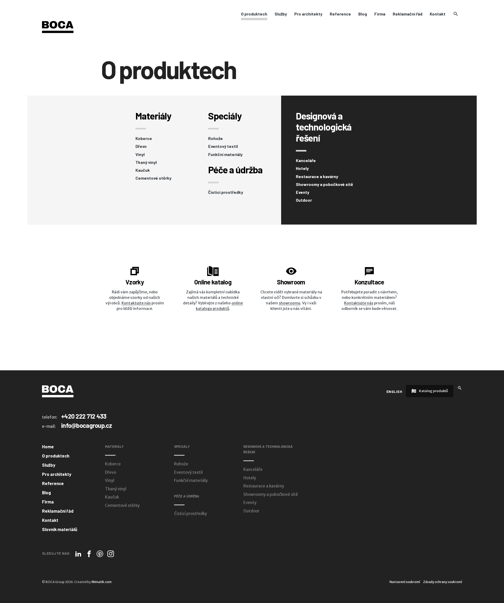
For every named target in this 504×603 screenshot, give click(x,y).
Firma (379, 14)
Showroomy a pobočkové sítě (324, 184)
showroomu (289, 303)
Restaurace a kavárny (317, 176)
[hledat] (455, 14)
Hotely (302, 168)
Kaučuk (142, 170)
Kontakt (437, 14)
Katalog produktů (433, 391)
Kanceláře (306, 160)
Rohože (215, 138)
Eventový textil (223, 146)
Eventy (302, 192)
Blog (362, 14)
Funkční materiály (225, 154)
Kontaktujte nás (136, 303)
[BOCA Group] (58, 391)
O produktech (254, 14)
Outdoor (304, 200)
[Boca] (58, 27)
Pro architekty (308, 14)
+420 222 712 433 (83, 416)
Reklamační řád (407, 14)
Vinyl (140, 154)
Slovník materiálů (59, 529)
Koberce (143, 138)
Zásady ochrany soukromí (442, 582)
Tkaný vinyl (146, 162)
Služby (281, 14)
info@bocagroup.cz (86, 425)
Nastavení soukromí (405, 582)
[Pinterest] (99, 553)
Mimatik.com (101, 582)
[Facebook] (89, 553)
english (394, 391)
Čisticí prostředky (225, 192)
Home (48, 446)
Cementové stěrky (153, 178)
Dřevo (141, 146)
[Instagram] (110, 553)
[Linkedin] (78, 553)
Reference (340, 14)
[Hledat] (459, 387)
